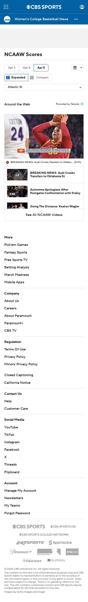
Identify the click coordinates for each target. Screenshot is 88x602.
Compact (42, 77)
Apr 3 (11, 68)
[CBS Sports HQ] (63, 526)
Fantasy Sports (15, 252)
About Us (11, 301)
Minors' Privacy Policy (21, 364)
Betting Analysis (16, 267)
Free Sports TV (16, 260)
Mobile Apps (14, 282)
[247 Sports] (30, 542)
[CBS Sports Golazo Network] (44, 534)
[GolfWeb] (56, 560)
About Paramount (18, 316)
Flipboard (11, 472)
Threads (10, 464)
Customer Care (16, 409)
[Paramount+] (21, 551)
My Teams (12, 505)
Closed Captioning (18, 375)
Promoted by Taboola (67, 104)
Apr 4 (26, 68)
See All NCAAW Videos (44, 215)
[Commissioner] (49, 550)
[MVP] (72, 550)
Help (8, 401)
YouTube (11, 427)
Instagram (12, 442)
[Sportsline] (60, 542)
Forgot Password (17, 513)
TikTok (9, 435)
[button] (6, 7)
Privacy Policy (14, 357)
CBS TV (10, 331)
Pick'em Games (16, 245)
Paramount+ (13, 323)
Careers (10, 308)
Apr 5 (41, 68)
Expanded (18, 77)
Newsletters (13, 498)
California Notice (17, 383)
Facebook (11, 450)
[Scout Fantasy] (32, 560)
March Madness (16, 275)
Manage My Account (20, 491)
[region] (44, 136)
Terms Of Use (15, 349)
